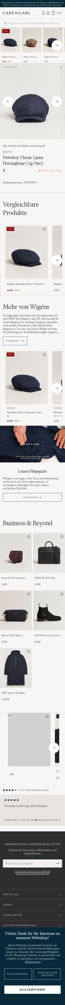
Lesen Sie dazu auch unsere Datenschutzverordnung (32, 872)
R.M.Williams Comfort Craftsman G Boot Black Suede (49, 635)
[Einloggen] (43, 13)
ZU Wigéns (13, 341)
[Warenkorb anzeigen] (53, 12)
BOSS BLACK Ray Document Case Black (47, 578)
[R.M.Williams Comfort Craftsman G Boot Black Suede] (49, 632)
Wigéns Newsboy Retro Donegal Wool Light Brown (31, 57)
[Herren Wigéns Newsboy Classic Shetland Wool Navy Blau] (53, 40)
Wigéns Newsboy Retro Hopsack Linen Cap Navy (9, 57)
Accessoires (10, 67)
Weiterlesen (33, 961)
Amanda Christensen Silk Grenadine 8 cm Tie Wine (15, 578)
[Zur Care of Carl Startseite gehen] (16, 13)
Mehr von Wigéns (26, 307)
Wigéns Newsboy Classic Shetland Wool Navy (51, 57)
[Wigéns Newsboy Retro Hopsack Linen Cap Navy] (10, 54)
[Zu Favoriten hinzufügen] (44, 230)
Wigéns (7, 152)
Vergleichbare (21, 208)
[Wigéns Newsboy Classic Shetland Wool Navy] (53, 54)
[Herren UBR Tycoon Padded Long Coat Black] (16, 668)
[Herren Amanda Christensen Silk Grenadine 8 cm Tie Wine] (16, 553)
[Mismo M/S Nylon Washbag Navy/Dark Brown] (16, 632)
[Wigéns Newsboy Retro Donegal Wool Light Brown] (32, 54)
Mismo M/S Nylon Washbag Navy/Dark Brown (13, 635)
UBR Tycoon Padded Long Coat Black (13, 693)
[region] (32, 810)
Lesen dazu (30, 497)
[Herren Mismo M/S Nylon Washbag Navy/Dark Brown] (16, 610)
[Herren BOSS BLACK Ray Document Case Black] (49, 553)
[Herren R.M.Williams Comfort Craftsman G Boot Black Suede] (49, 610)
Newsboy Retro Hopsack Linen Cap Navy (24, 412)
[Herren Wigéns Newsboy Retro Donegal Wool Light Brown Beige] (32, 40)
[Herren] (29, 739)
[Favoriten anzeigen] (48, 13)
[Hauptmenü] (59, 13)
